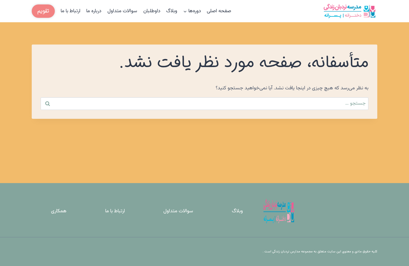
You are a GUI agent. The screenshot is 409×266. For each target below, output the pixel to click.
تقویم (43, 11)
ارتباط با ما (70, 11)
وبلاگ (171, 11)
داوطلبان (151, 11)
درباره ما (93, 11)
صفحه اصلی (219, 11)
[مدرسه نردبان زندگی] (349, 11)
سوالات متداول (122, 11)
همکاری (58, 211)
